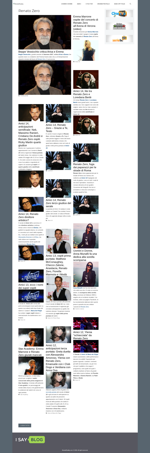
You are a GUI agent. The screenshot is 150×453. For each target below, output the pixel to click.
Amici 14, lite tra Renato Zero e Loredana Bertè (82, 94)
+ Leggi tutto (24, 425)
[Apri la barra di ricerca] (130, 4)
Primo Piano (29, 188)
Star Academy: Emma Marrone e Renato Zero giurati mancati (31, 351)
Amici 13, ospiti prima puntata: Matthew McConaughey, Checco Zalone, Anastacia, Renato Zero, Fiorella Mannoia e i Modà (58, 265)
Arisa (60, 54)
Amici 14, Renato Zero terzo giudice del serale (58, 203)
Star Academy (24, 394)
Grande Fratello (103, 4)
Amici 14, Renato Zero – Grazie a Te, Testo (57, 128)
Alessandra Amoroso (25, 237)
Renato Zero (41, 59)
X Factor (89, 4)
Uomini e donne (66, 4)
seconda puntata (51, 392)
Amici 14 (77, 135)
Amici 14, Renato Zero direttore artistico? (28, 217)
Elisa (36, 237)
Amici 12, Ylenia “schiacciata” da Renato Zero (82, 335)
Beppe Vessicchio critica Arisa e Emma (41, 51)
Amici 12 (77, 380)
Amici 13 (50, 318)
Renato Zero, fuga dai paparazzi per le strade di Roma (84, 167)
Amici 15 (77, 61)
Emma (66, 54)
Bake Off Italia (119, 4)
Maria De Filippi (36, 311)
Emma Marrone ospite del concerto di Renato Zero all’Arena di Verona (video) (85, 22)
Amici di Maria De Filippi (54, 413)
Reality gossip (24, 95)
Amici (79, 4)
